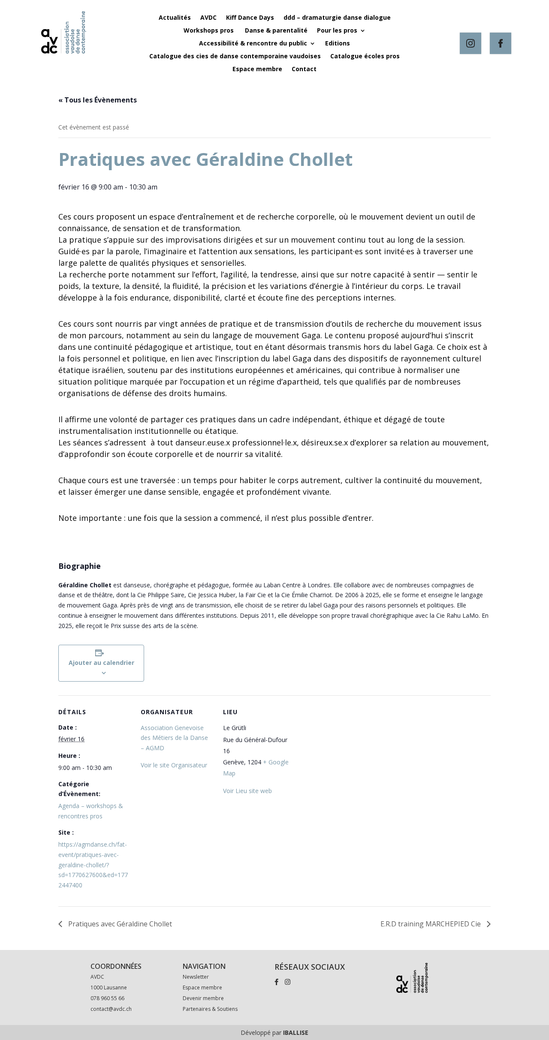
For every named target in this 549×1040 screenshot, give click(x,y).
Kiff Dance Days (250, 18)
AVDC (208, 18)
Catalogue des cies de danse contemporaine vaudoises (235, 56)
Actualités (175, 18)
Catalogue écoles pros (365, 56)
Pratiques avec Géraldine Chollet (119, 924)
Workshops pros (209, 30)
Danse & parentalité (276, 30)
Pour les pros (337, 30)
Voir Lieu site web (247, 791)
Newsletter (196, 976)
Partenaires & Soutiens (210, 1009)
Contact (304, 69)
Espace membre (257, 69)
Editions (337, 43)
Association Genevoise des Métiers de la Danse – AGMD (174, 738)
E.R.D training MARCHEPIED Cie (431, 924)
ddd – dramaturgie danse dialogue (337, 18)
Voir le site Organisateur (174, 765)
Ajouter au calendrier (101, 662)
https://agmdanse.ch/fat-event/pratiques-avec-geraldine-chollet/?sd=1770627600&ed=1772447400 (93, 864)
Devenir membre (203, 998)
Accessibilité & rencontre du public (253, 43)
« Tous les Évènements (97, 100)
